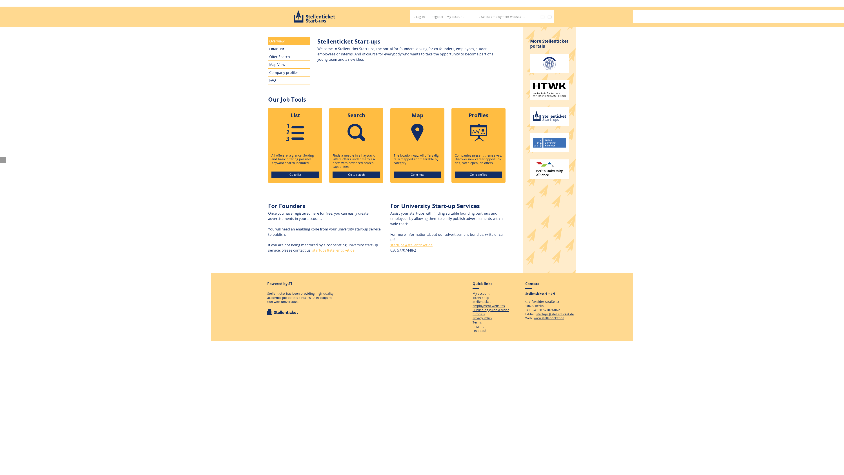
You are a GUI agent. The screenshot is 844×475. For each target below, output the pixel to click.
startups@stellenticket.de (333, 250)
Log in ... (422, 17)
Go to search (356, 174)
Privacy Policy (482, 318)
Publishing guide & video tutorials (491, 312)
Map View (277, 64)
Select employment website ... (503, 17)
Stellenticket (482, 302)
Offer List (276, 49)
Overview (276, 41)
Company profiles (283, 72)
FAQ (272, 80)
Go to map (417, 174)
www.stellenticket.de (549, 318)
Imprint (478, 326)
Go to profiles (478, 174)
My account (455, 17)
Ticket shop (481, 298)
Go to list (295, 174)
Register (437, 17)
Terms (477, 322)
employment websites (489, 306)
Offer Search (279, 56)
